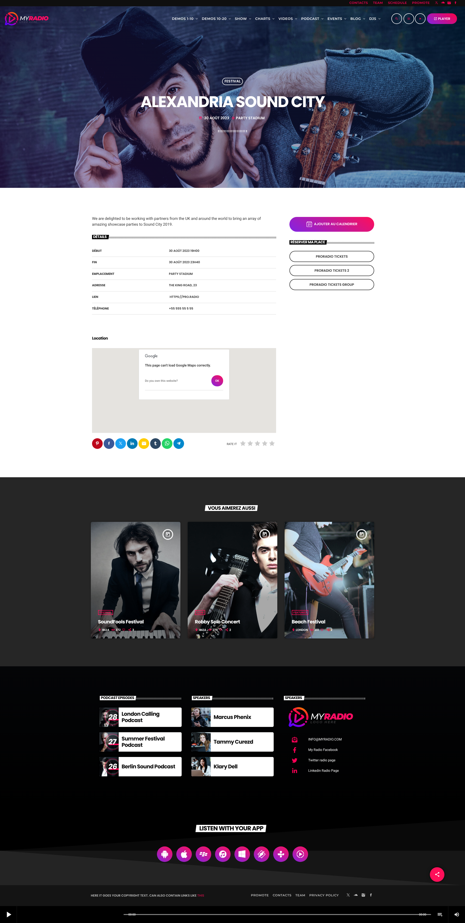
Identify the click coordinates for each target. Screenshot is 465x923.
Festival (232, 81)
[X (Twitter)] (437, 3)
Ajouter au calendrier (335, 224)
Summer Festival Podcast (143, 742)
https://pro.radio (184, 297)
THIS (200, 895)
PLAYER (442, 18)
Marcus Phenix (232, 717)
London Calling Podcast (140, 717)
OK (217, 380)
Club (200, 612)
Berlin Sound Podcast (148, 766)
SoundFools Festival (121, 621)
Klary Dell (225, 766)
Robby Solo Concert (217, 621)
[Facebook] (455, 3)
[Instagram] (449, 3)
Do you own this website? (161, 380)
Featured (300, 612)
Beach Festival (308, 621)
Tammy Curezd (233, 742)
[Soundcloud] (443, 3)
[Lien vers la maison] (27, 18)
